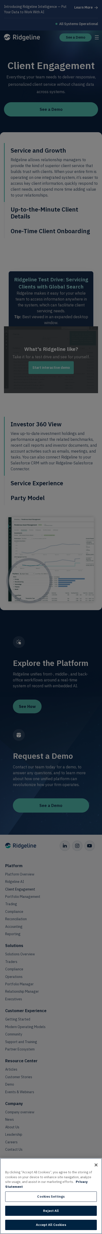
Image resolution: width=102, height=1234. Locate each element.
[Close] (96, 1165)
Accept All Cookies (51, 1225)
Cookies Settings (51, 1196)
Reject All (51, 1211)
